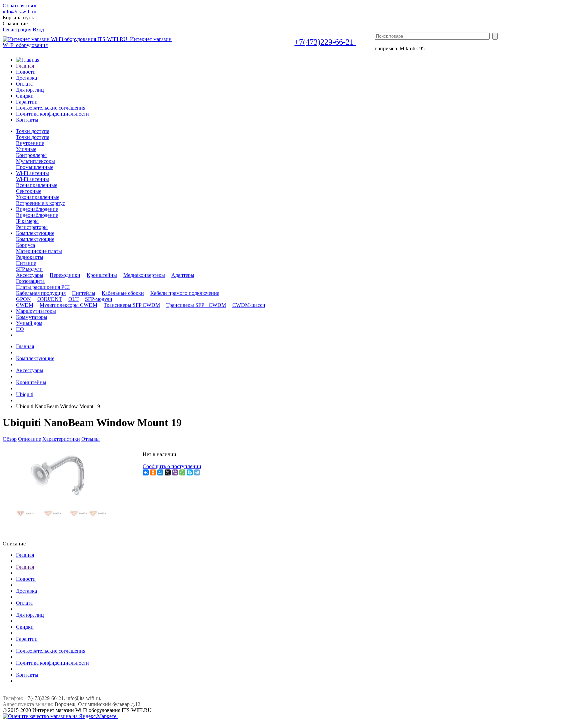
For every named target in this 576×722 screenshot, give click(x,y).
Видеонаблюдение (37, 215)
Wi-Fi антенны (32, 179)
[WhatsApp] (182, 472)
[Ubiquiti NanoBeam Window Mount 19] (58, 521)
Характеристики (61, 439)
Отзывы (90, 439)
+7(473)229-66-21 (325, 42)
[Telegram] (197, 472)
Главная (25, 346)
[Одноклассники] (153, 472)
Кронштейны (31, 382)
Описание (29, 439)
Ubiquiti (24, 394)
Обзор (10, 439)
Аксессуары (29, 370)
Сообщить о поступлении (172, 466)
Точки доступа (32, 137)
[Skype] (190, 472)
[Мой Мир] (160, 472)
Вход (38, 29)
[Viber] (175, 472)
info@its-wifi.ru (19, 11)
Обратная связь (20, 5)
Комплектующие (35, 239)
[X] (168, 472)
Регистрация (17, 29)
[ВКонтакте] (146, 472)
